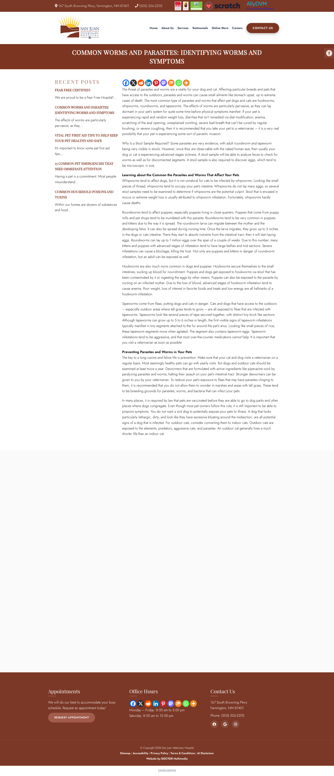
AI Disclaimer (205, 753)
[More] (186, 82)
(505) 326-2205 (150, 5)
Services (182, 28)
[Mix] (171, 82)
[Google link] (225, 724)
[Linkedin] (148, 82)
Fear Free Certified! (72, 90)
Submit (157, 612)
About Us (167, 28)
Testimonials (200, 28)
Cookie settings (167, 770)
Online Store (220, 28)
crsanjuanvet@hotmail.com (96, 603)
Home (154, 28)
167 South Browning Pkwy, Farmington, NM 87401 (93, 5)
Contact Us (263, 28)
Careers (237, 28)
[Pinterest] (156, 82)
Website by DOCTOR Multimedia (167, 759)
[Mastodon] (163, 82)
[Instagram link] (235, 724)
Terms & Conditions (183, 753)
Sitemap (125, 753)
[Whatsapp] (178, 82)
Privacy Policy (160, 753)
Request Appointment (71, 717)
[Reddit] (141, 82)
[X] (133, 82)
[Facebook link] (214, 724)
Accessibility (140, 753)
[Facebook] (126, 82)
